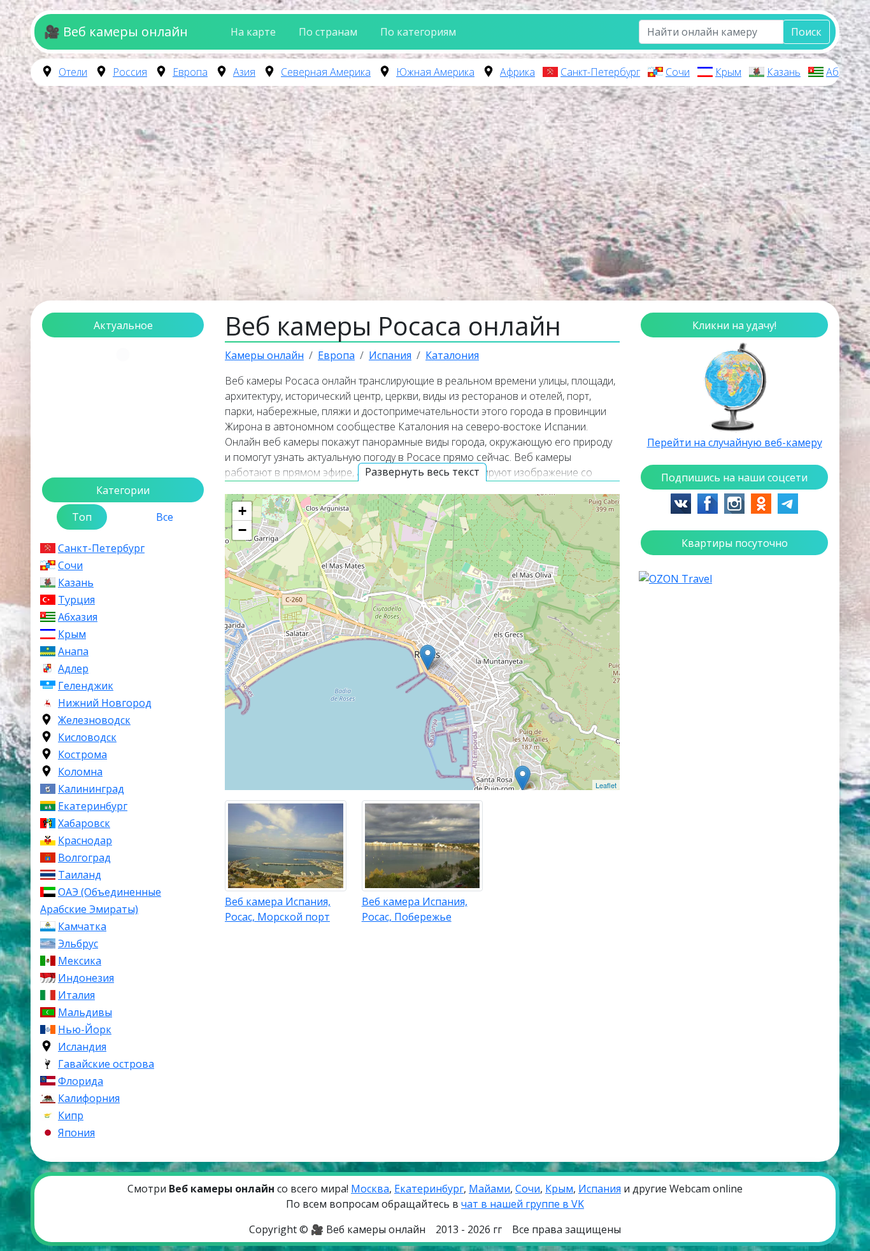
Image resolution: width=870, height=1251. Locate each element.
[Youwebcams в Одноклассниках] (761, 502)
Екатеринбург (92, 806)
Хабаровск (84, 823)
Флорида (80, 1081)
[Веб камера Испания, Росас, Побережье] (428, 657)
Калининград (91, 789)
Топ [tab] (82, 517)
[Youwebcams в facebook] (707, 502)
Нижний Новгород (105, 703)
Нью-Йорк (84, 1029)
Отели (73, 72)
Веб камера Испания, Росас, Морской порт (278, 909)
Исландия (82, 1047)
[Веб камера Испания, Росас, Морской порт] (523, 778)
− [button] (242, 530)
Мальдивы (85, 1012)
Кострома (82, 754)
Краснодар (85, 840)
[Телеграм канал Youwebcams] (788, 502)
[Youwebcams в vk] (681, 502)
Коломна (80, 772)
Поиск (806, 32)
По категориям (418, 32)
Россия (130, 72)
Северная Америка (326, 72)
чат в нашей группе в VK (522, 1204)
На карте (253, 32)
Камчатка (82, 926)
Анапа (73, 651)
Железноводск (94, 720)
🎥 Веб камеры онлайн (116, 31)
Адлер (73, 668)
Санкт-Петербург (600, 72)
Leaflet (606, 785)
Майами (489, 1189)
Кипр (70, 1115)
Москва (370, 1189)
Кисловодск (87, 737)
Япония (76, 1133)
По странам (328, 32)
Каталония (452, 355)
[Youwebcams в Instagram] (734, 502)
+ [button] (242, 511)
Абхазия (846, 72)
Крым (728, 72)
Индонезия (86, 978)
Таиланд (79, 875)
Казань (784, 72)
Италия (76, 995)
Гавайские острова (106, 1064)
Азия (244, 72)
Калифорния (89, 1098)
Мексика (79, 961)
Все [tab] (164, 517)
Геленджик (85, 686)
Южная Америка (435, 72)
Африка (517, 72)
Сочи (678, 72)
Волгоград (84, 858)
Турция (76, 600)
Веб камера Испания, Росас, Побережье (414, 909)
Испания (390, 355)
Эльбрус (78, 943)
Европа (190, 72)
